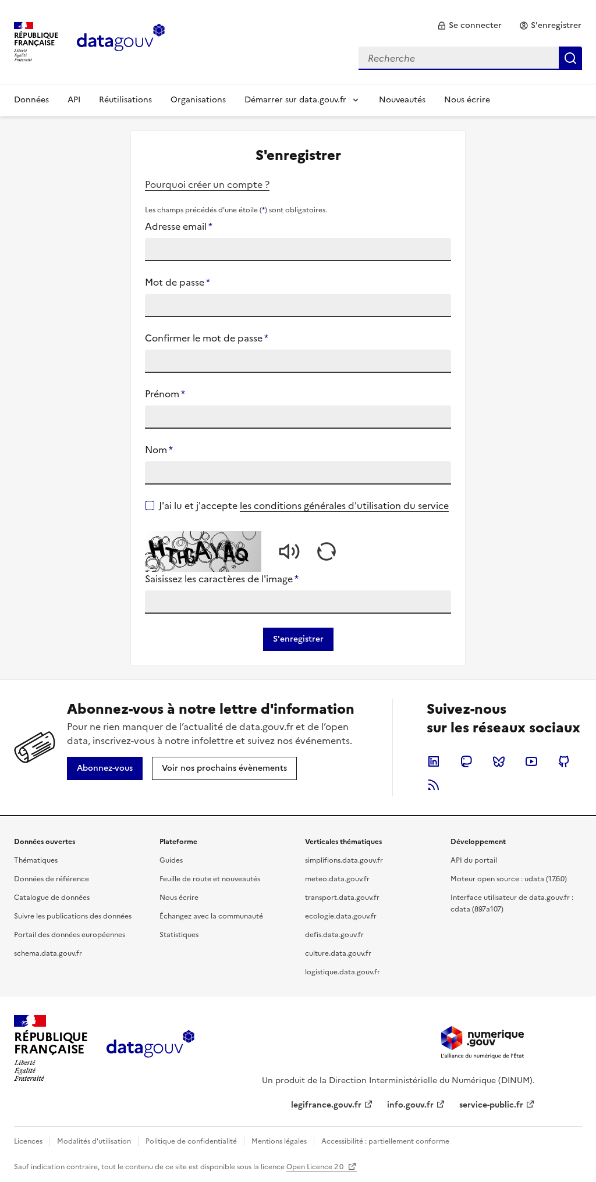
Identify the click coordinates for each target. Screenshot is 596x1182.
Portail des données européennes (69, 935)
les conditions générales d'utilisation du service (344, 505)
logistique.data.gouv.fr (342, 972)
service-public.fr (491, 1105)
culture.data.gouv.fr (338, 953)
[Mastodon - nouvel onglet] (466, 761)
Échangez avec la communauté (211, 916)
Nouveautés (402, 100)
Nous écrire (467, 100)
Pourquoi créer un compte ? (207, 184)
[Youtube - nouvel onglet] (531, 761)
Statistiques (178, 935)
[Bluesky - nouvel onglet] (498, 761)
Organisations (198, 100)
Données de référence (51, 879)
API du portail (473, 860)
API (74, 100)
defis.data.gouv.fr (334, 935)
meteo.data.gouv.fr (337, 879)
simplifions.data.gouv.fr (344, 860)
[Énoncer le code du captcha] (289, 551)
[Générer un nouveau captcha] (326, 551)
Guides (171, 860)
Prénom (165, 394)
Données (31, 100)
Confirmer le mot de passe (206, 338)
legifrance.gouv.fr (326, 1105)
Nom (159, 450)
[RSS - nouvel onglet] (433, 784)
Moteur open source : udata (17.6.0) (508, 879)
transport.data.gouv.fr (342, 897)
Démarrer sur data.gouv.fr (295, 100)
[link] (469, 25)
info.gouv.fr (410, 1105)
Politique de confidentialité (191, 1141)
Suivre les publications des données (73, 916)
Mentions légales (279, 1141)
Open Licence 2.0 (315, 1167)
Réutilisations (125, 100)
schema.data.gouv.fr (48, 953)
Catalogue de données (52, 897)
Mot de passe (177, 282)
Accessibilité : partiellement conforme (385, 1141)
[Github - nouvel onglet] (564, 761)
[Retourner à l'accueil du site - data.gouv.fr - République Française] (150, 1048)
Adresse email (178, 226)
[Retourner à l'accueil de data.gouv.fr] (121, 41)
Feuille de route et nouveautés (209, 879)
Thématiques (36, 860)
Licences (28, 1141)
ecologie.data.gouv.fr (341, 916)
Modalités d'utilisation (94, 1141)
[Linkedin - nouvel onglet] (433, 761)
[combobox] (470, 58)
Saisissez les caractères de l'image (222, 579)
